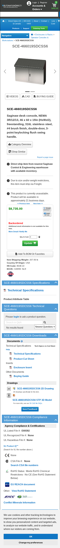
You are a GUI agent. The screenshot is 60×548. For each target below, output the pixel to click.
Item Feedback (30, 409)
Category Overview (21, 144)
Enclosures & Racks (44, 35)
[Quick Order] (59, 22)
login (16, 316)
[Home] (3, 22)
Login (34, 2)
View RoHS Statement (24, 491)
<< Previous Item (23, 203)
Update (28, 243)
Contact (44, 21)
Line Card (53, 22)
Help (8, 350)
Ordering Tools (39, 28)
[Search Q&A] (45, 322)
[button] (5, 71)
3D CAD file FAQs (35, 403)
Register (43, 2)
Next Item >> (38, 203)
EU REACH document (23, 484)
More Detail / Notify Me (18, 232)
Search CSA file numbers (24, 465)
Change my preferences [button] (31, 542)
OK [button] (30, 536)
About (36, 21)
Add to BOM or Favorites (31, 254)
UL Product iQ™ (11, 446)
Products (16, 28)
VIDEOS (13, 96)
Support (26, 28)
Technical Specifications (25, 290)
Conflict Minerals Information (19, 502)
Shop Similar (18, 151)
